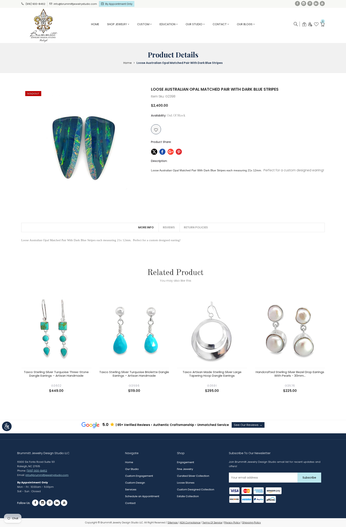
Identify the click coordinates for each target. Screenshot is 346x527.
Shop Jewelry (117, 24)
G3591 (212, 386)
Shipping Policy (251, 522)
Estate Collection (188, 496)
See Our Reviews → (248, 425)
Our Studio (194, 24)
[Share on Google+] (170, 151)
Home (95, 24)
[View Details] (68, 360)
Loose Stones (185, 483)
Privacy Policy (232, 522)
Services (130, 489)
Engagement (185, 462)
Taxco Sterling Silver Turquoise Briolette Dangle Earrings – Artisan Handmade (134, 374)
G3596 (134, 386)
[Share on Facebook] (162, 151)
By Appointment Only (118, 4)
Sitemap (173, 522)
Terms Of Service (212, 522)
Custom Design (135, 483)
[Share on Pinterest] (179, 151)
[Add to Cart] (56, 360)
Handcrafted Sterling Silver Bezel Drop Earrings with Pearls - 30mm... (290, 374)
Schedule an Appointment (142, 496)
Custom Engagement (139, 476)
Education (168, 24)
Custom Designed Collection (195, 489)
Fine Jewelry (185, 469)
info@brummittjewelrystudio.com (75, 4)
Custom (143, 24)
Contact (220, 24)
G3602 (56, 386)
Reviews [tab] (169, 227)
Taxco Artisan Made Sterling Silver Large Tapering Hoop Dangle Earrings (212, 374)
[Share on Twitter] (154, 151)
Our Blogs (245, 24)
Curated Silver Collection (193, 476)
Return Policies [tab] (196, 227)
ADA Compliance (190, 522)
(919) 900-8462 (35, 4)
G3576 (290, 386)
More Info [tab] (146, 227)
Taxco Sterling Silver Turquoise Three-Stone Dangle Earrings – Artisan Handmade (56, 374)
